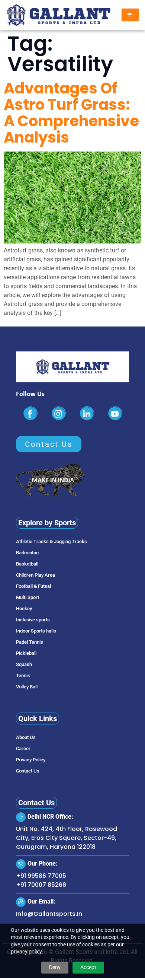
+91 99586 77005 (41, 876)
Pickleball (26, 653)
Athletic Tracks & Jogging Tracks (51, 541)
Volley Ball (27, 686)
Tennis (23, 675)
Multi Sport (27, 597)
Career (23, 748)
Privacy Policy (30, 759)
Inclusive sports (33, 619)
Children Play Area (35, 575)
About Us (26, 737)
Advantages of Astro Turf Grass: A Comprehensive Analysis (71, 113)
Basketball (27, 564)
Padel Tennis (29, 642)
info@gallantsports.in (49, 913)
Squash (24, 664)
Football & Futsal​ (33, 586)
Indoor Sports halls (36, 631)
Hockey (24, 608)
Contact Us (27, 771)
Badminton (27, 552)
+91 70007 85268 (41, 884)
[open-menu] (130, 15)
